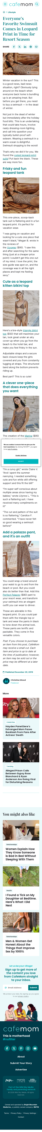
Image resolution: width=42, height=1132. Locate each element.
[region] (21, 453)
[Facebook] (7, 1048)
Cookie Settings (21, 455)
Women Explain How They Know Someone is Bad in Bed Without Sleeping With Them (21, 854)
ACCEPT (21, 461)
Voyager (11, 247)
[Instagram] (28, 1048)
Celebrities (11, 722)
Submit (33, 987)
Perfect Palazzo (11, 594)
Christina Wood (18, 680)
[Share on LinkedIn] (25, 46)
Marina (28, 435)
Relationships (12, 844)
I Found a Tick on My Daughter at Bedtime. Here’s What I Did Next (21, 900)
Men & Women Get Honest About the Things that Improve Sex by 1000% (20, 946)
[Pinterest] (21, 1048)
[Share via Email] (36, 46)
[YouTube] (35, 1048)
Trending (10, 766)
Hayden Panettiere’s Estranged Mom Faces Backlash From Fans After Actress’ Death (21, 731)
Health (9, 891)
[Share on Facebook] (14, 46)
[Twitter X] (14, 1048)
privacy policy (23, 996)
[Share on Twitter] (19, 46)
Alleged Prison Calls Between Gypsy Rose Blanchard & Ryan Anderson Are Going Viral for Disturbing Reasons (20, 776)
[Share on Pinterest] (30, 46)
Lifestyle (12, 12)
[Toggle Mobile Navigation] (5, 4)
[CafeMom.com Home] (21, 4)
